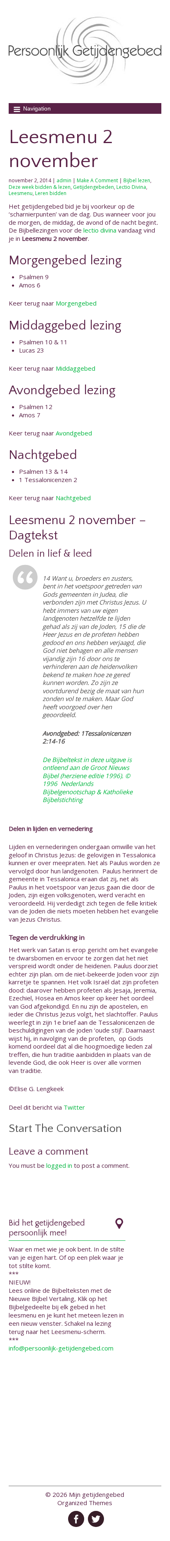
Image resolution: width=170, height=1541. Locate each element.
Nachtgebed (73, 498)
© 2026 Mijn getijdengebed (84, 1494)
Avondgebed (74, 433)
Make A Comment (97, 180)
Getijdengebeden (93, 187)
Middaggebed (75, 368)
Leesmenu (21, 193)
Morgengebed (76, 303)
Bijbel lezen (136, 180)
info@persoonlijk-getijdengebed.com (61, 1348)
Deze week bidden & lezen (40, 187)
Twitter (74, 1107)
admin (64, 180)
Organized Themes (84, 1503)
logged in (59, 1165)
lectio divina (99, 230)
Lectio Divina (131, 187)
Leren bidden (50, 193)
